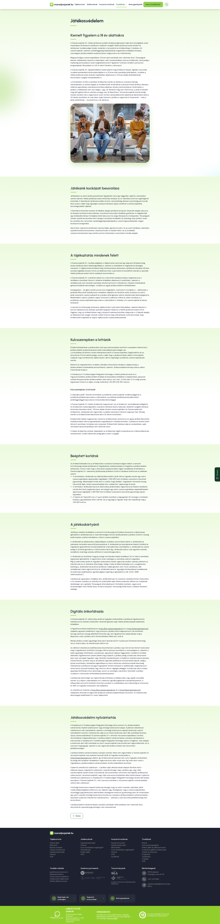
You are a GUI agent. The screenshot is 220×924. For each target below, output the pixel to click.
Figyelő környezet (118, 843)
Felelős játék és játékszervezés (154, 847)
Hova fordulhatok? (153, 4)
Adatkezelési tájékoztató (59, 879)
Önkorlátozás (86, 850)
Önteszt (53, 854)
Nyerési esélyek (56, 847)
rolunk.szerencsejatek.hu (59, 877)
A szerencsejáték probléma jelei (154, 850)
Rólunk (144, 843)
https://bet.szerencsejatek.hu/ (111, 629)
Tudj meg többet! (112, 918)
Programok (146, 854)
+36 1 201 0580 (153, 879)
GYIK (51, 857)
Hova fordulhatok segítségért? (92, 847)
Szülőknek (115, 857)
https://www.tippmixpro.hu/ (137, 629)
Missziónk (53, 845)
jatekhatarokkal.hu (57, 874)
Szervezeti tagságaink (150, 845)
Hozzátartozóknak (106, 4)
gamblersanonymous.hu (59, 872)
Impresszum (70, 922)
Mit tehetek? (115, 847)
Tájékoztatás (79, 4)
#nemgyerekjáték (135, 4)
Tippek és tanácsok (57, 850)
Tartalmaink (146, 857)
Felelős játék (54, 843)
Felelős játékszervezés (58, 881)
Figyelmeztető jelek (57, 852)
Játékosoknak (92, 4)
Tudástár (145, 859)
